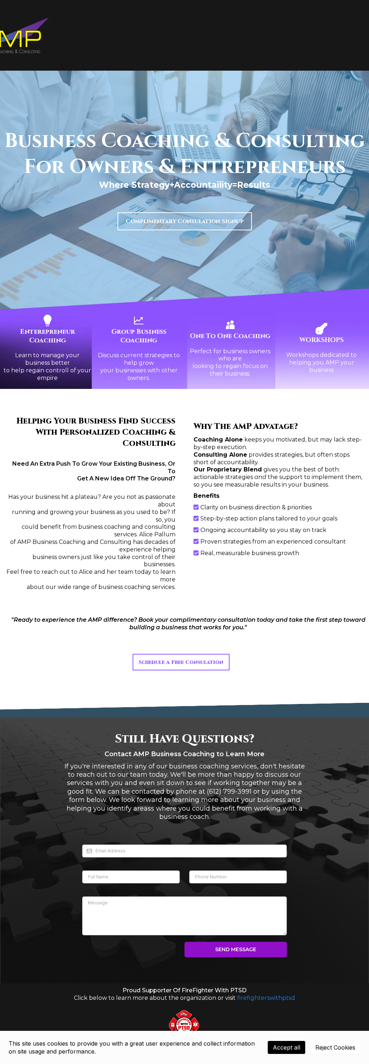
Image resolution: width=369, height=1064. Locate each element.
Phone (199, 863)
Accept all (286, 1047)
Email (91, 837)
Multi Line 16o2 (103, 889)
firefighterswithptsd (266, 997)
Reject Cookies (335, 1047)
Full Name (97, 863)
